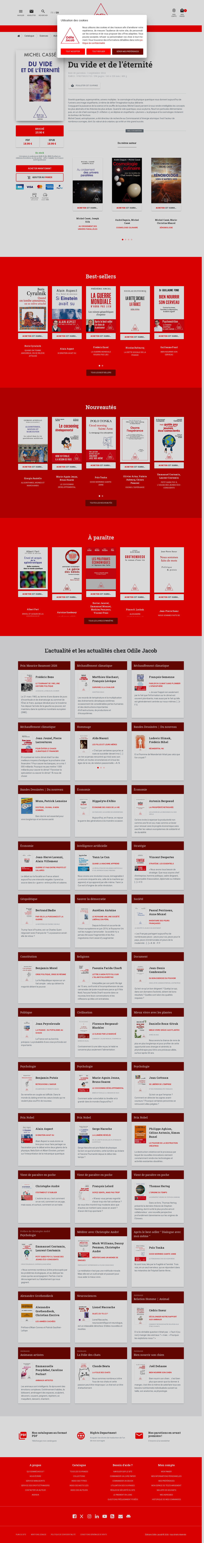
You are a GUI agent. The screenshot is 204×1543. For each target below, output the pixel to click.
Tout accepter (73, 51)
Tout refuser (98, 51)
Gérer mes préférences (128, 51)
